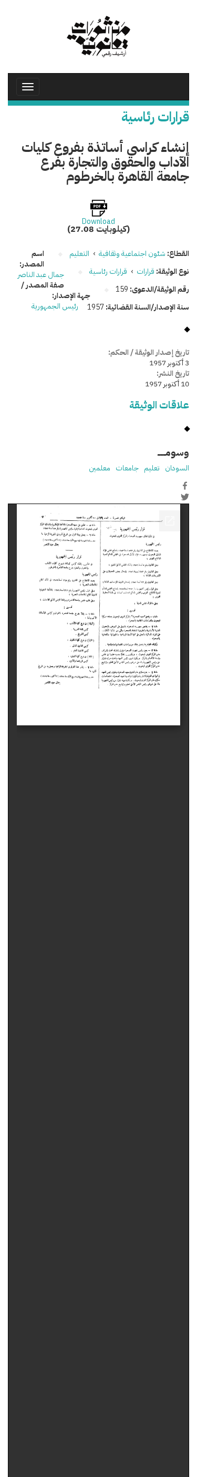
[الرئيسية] (98, 36)
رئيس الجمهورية (56, 306)
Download (98, 221)
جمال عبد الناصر (41, 274)
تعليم (152, 468)
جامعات (127, 468)
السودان (177, 468)
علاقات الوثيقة (159, 405)
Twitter (185, 497)
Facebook (185, 485)
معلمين (99, 468)
